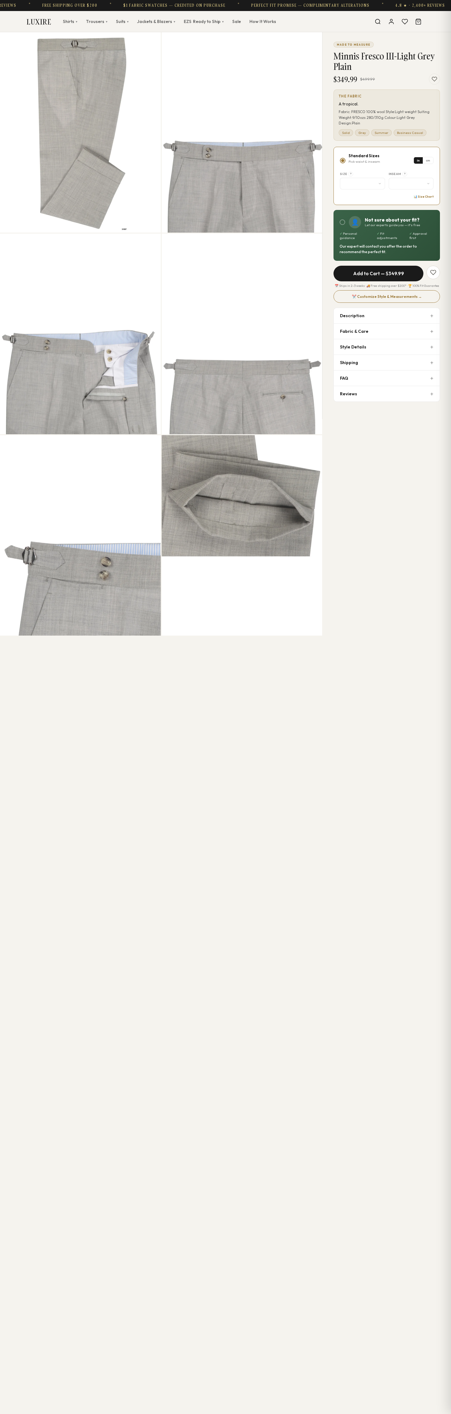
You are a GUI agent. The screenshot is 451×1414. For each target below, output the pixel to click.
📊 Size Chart (424, 197)
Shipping (349, 362)
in (418, 160)
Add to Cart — (378, 273)
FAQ (344, 378)
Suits (122, 21)
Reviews (348, 394)
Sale (236, 21)
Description (352, 315)
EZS (204, 21)
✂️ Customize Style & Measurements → (387, 296)
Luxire (39, 22)
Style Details (353, 347)
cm (428, 160)
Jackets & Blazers (156, 21)
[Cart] (418, 21)
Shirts (70, 21)
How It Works (262, 21)
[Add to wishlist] (434, 79)
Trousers (96, 21)
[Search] (378, 21)
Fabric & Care (354, 331)
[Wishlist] (405, 21)
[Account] (391, 21)
